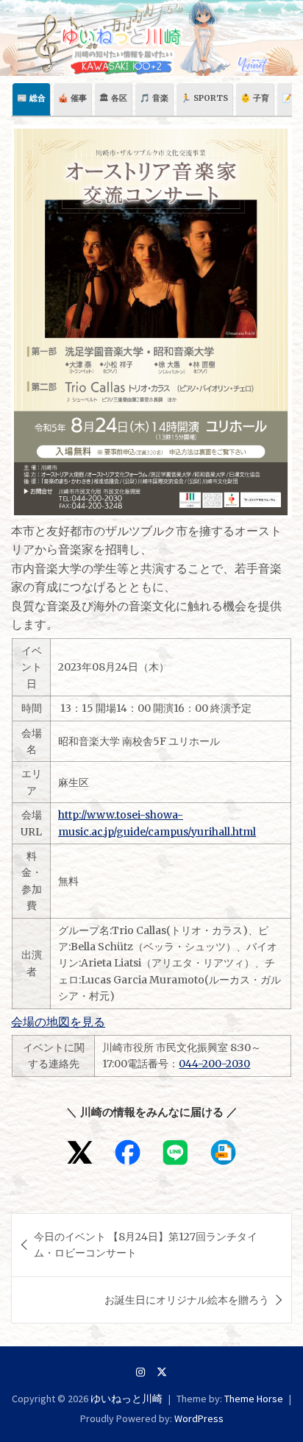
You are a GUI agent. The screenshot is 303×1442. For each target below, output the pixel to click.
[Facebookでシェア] (127, 1152)
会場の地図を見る (58, 1021)
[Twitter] (162, 1372)
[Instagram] (140, 1372)
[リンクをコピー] (223, 1152)
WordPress (199, 1418)
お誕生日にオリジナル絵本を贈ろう (186, 1300)
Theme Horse (253, 1398)
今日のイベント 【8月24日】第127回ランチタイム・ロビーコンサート (145, 1244)
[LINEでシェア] (175, 1152)
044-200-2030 (214, 1063)
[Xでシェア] (79, 1152)
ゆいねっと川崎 (126, 1398)
